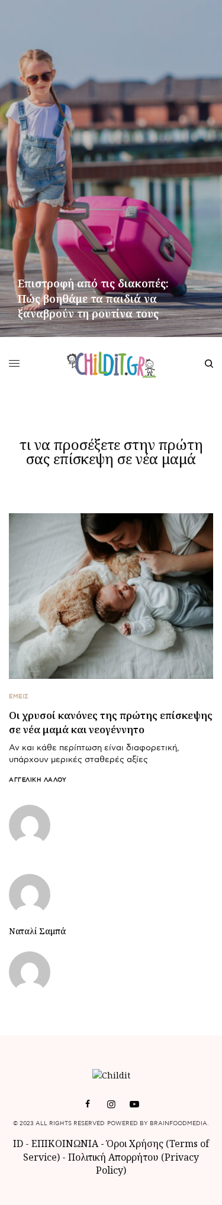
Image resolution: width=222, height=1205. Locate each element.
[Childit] (111, 363)
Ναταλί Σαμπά (37, 931)
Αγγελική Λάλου (37, 779)
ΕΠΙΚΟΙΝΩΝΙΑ (66, 1143)
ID (18, 1143)
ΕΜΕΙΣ (19, 696)
